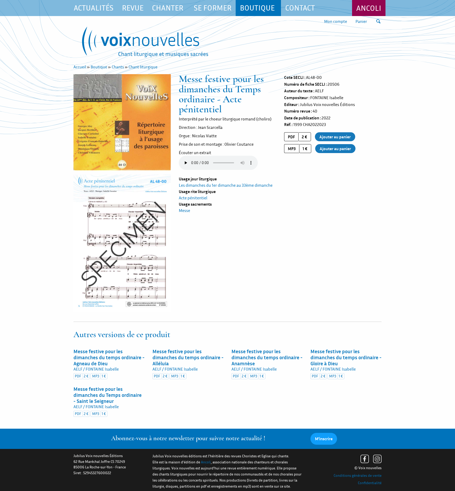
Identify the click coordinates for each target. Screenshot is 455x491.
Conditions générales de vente (358, 475)
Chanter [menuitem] (167, 8)
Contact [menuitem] (300, 8)
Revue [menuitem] (133, 8)
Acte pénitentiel (193, 197)
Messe (184, 210)
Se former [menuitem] (212, 8)
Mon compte (335, 21)
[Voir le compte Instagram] (377, 459)
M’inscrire (324, 438)
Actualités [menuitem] (93, 8)
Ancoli (368, 8)
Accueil (79, 66)
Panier (361, 21)
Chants (118, 66)
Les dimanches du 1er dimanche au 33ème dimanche (226, 185)
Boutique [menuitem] (257, 8)
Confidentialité (370, 482)
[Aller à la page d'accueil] (145, 43)
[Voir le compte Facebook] (364, 459)
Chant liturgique (142, 66)
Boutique (99, 66)
